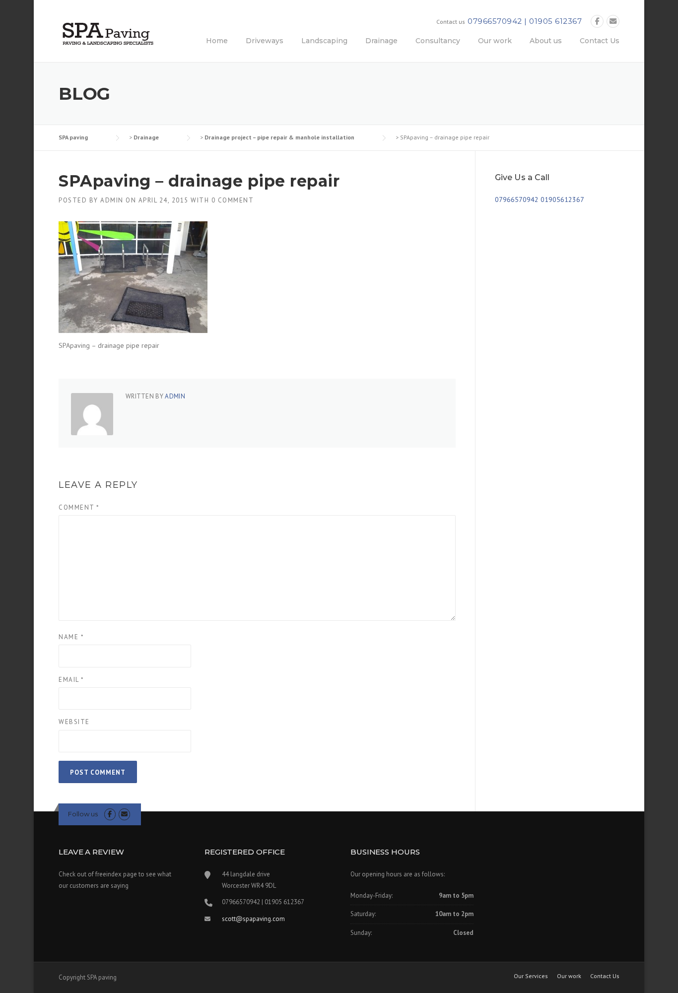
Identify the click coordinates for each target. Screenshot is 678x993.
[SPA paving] (108, 33)
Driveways (264, 40)
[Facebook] (597, 21)
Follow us (83, 814)
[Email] (613, 21)
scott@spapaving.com (253, 919)
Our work (495, 40)
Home (217, 40)
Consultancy (437, 40)
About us (546, 40)
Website (74, 722)
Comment (79, 507)
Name (71, 637)
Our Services (531, 976)
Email (71, 679)
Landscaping (324, 40)
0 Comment (232, 200)
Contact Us (599, 40)
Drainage (381, 40)
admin (112, 200)
